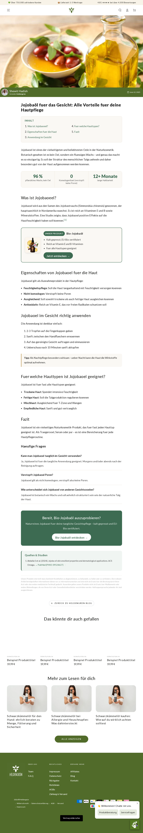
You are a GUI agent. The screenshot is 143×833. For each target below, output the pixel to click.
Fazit (76, 131)
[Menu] (8, 10)
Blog (72, 776)
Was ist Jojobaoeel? (38, 126)
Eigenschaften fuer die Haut (42, 131)
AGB (52, 803)
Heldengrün (24, 800)
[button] (120, 10)
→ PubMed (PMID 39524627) (49, 565)
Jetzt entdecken (56, 256)
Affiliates (74, 771)
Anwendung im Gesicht (40, 137)
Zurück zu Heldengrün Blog (73, 603)
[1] (65, 220)
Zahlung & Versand (58, 794)
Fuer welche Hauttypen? (86, 126)
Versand (60, 803)
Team (30, 771)
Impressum (54, 771)
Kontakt (74, 780)
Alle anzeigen (71, 739)
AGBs (52, 789)
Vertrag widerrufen (71, 818)
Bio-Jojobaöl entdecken (69, 537)
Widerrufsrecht (23, 803)
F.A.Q (30, 776)
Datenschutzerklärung (39, 803)
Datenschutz (55, 776)
